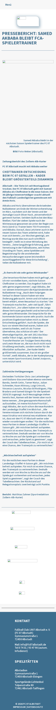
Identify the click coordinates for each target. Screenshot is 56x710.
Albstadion (21, 670)
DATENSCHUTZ (35, 706)
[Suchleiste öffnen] (53, 4)
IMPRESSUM (19, 706)
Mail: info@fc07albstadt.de (30, 644)
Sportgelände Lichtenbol (29, 682)
